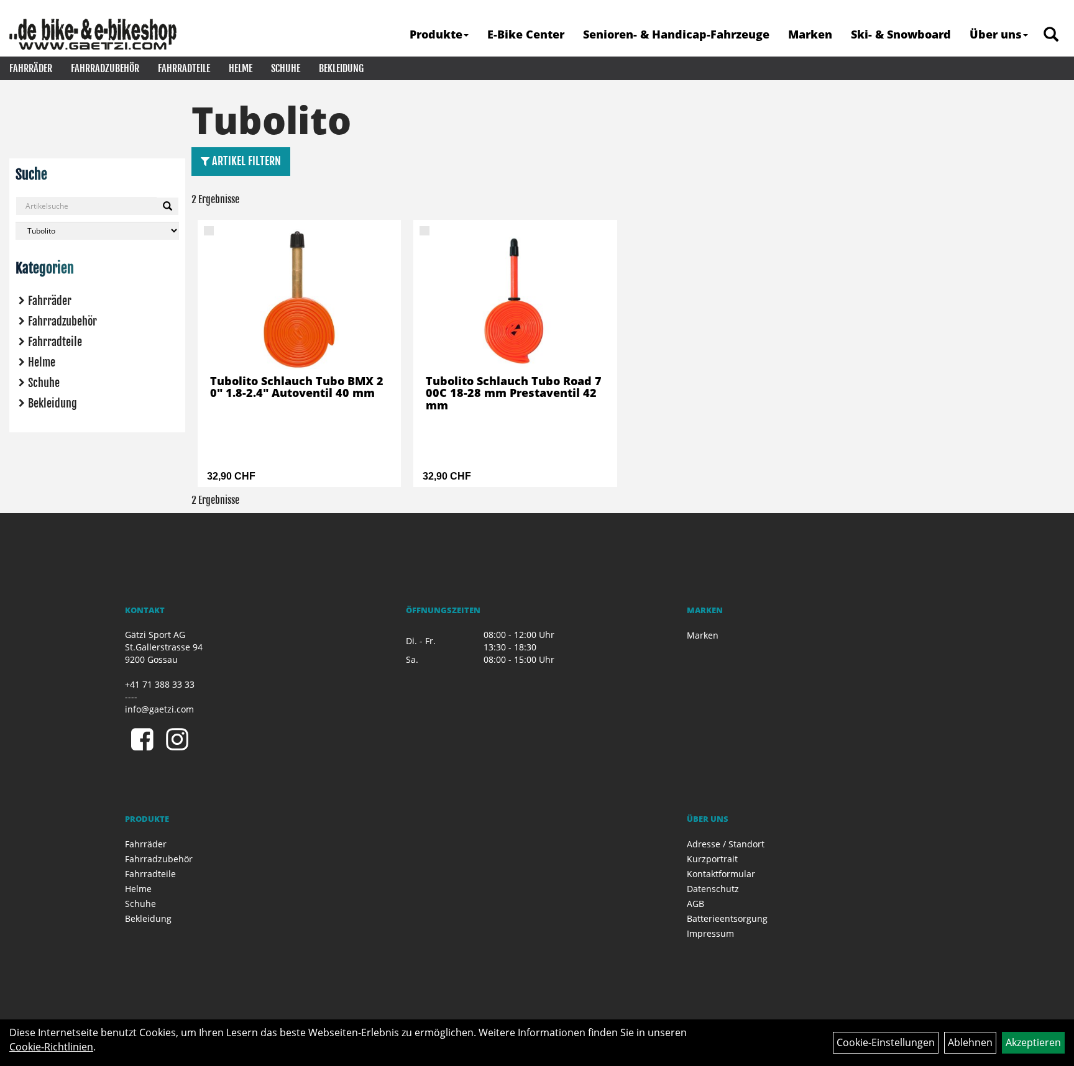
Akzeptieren (1033, 1042)
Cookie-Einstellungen (886, 1042)
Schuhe (285, 68)
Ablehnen (970, 1042)
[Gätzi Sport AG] (93, 34)
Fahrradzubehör (105, 68)
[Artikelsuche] (1051, 35)
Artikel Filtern (245, 161)
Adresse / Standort (725, 844)
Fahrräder (30, 68)
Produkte (436, 34)
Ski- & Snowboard (901, 34)
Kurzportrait (712, 859)
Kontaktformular (721, 874)
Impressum (710, 933)
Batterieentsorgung (727, 918)
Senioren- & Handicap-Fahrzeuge (676, 34)
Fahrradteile (184, 68)
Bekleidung (341, 68)
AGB (695, 903)
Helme (240, 68)
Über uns (996, 34)
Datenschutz (713, 889)
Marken (810, 34)
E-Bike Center (525, 34)
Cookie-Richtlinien (51, 1047)
